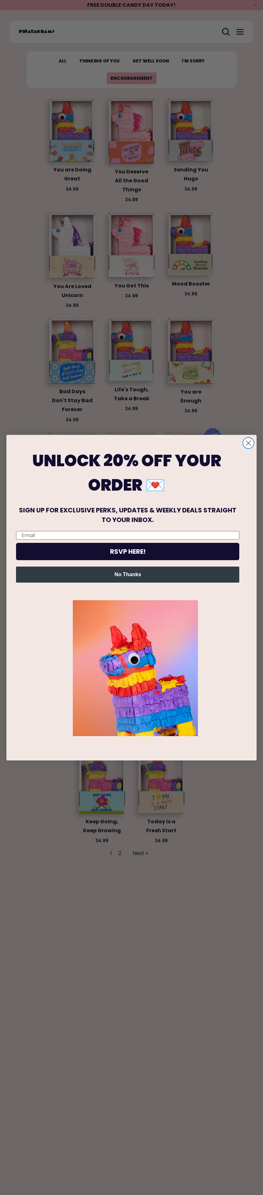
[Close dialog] (248, 443)
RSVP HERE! (128, 551)
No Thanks (128, 574)
